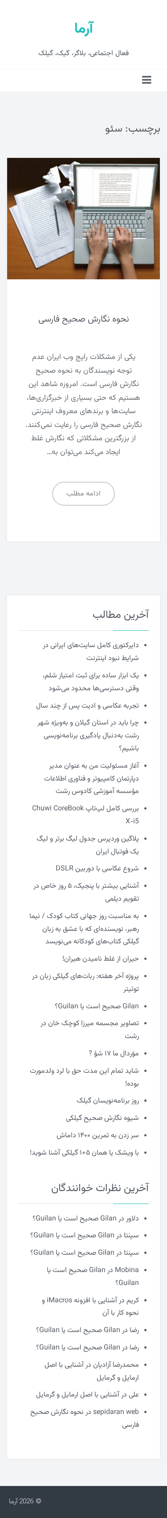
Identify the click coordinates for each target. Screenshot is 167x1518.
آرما (83, 29)
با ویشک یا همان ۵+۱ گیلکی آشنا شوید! (84, 1153)
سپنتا (131, 1235)
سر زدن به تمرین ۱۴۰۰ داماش (98, 1135)
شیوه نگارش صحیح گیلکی (102, 1118)
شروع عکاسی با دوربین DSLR (97, 868)
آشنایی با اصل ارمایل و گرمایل (77, 1395)
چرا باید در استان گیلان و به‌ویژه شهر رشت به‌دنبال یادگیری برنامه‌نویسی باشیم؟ (88, 735)
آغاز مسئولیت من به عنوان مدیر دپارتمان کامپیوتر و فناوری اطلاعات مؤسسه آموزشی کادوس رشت (91, 779)
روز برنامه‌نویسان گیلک (108, 1101)
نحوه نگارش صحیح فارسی (83, 319)
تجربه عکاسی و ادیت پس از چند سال (87, 706)
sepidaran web (116, 1412)
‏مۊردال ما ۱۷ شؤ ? (114, 1053)
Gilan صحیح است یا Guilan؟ (97, 1006)
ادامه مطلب (83, 493)
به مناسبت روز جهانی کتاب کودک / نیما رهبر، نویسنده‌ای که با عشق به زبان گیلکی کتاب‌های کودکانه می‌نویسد (84, 929)
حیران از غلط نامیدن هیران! (100, 959)
